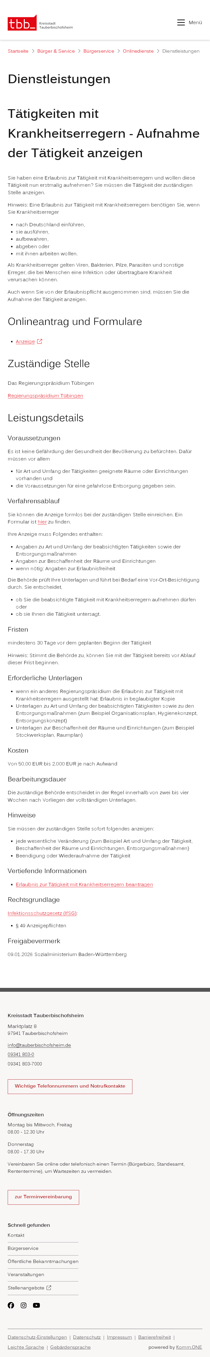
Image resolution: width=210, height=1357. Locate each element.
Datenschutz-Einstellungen (37, 1337)
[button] (189, 22)
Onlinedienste (138, 51)
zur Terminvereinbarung (43, 1197)
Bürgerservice (98, 51)
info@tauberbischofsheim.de (39, 1045)
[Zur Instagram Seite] (23, 1305)
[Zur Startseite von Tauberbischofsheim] (40, 22)
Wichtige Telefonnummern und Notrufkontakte (70, 1086)
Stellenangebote (26, 1288)
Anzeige (25, 341)
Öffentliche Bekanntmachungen (43, 1262)
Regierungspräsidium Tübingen (45, 396)
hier (42, 522)
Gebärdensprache (70, 1347)
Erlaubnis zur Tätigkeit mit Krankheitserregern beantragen (84, 884)
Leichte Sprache (26, 1347)
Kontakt (16, 1235)
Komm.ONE (189, 1347)
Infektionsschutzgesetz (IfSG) (42, 913)
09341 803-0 (21, 1055)
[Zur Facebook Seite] (11, 1305)
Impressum (119, 1337)
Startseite (18, 51)
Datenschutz (87, 1337)
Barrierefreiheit (154, 1337)
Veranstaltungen (26, 1275)
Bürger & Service (56, 51)
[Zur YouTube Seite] (36, 1305)
